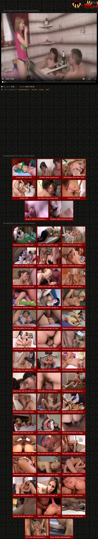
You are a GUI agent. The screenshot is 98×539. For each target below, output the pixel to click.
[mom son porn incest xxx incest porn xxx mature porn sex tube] (94, 4)
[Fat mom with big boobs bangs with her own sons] (36, 527)
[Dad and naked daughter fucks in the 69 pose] (73, 464)
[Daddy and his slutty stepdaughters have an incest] (24, 255)
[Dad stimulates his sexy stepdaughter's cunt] (24, 318)
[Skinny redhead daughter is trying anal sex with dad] (73, 255)
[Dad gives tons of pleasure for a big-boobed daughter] (49, 422)
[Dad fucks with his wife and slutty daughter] (24, 381)
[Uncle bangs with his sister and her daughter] (24, 339)
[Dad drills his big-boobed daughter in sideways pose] (49, 360)
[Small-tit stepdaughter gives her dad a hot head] (49, 464)
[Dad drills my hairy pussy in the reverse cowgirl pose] (49, 381)
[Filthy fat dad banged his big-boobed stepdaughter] (73, 297)
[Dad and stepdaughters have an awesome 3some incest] (24, 485)
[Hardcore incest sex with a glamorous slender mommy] (73, 276)
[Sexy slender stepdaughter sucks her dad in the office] (61, 527)
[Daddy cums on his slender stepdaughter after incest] (49, 255)
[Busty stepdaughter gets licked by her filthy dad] (73, 402)
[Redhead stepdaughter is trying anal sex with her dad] (24, 464)
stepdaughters (23, 89)
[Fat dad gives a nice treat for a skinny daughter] (73, 485)
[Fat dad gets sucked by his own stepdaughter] (24, 276)
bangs (41, 89)
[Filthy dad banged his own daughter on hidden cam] (49, 235)
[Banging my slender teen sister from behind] (24, 297)
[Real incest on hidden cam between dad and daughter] (24, 235)
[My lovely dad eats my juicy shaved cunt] (49, 443)
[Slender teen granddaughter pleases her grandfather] (73, 318)
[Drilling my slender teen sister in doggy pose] (24, 443)
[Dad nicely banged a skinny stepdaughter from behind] (49, 506)
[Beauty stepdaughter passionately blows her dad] (24, 402)
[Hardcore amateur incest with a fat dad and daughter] (49, 339)
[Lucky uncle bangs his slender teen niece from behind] (49, 318)
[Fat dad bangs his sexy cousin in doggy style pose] (73, 381)
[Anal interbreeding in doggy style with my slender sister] (73, 422)
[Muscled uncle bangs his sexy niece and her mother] (73, 443)
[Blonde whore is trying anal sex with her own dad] (49, 402)
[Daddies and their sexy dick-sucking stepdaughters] (24, 422)
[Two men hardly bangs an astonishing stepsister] (49, 485)
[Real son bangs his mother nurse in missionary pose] (73, 339)
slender (34, 89)
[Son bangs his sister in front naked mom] (24, 360)
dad (47, 89)
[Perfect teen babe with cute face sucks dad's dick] (49, 276)
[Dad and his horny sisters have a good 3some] (73, 235)
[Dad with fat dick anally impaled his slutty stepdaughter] (24, 506)
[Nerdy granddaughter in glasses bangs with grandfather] (73, 360)
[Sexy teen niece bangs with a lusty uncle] (73, 506)
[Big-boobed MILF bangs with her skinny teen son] (49, 297)
